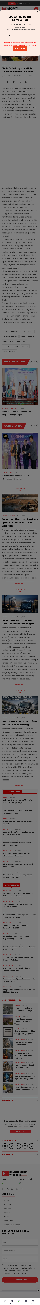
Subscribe (20, 48)
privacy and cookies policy (27, 42)
